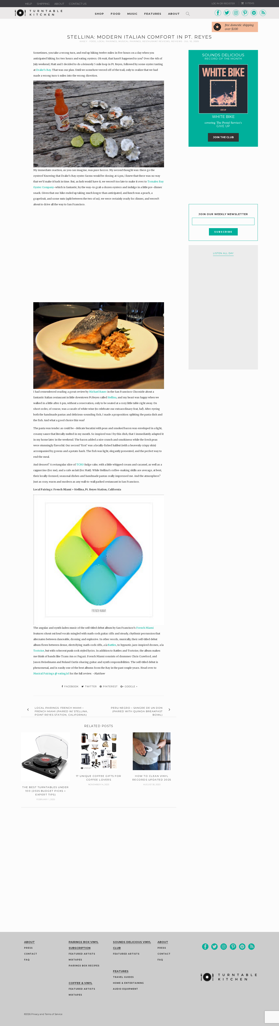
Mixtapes (75, 959)
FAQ (27, 959)
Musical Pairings (129, 41)
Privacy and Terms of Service (46, 1014)
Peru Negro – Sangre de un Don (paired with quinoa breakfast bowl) (137, 711)
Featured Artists (82, 954)
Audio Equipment (125, 989)
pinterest (110, 686)
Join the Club (223, 137)
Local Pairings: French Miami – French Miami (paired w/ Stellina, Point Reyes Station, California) (61, 711)
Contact (30, 954)
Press (28, 948)
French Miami (145, 627)
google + (131, 686)
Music (132, 13)
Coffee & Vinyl (80, 983)
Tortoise (38, 650)
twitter (90, 686)
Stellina (112, 397)
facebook (71, 686)
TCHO (80, 464)
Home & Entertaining (128, 983)
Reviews (176, 41)
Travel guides (123, 977)
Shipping (43, 3)
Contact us (78, 3)
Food (116, 13)
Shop (99, 13)
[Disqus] (98, 858)
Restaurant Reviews (156, 41)
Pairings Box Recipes (84, 965)
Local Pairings (107, 41)
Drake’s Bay (43, 69)
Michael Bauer (98, 391)
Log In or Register (223, 3)
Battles (112, 644)
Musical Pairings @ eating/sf (51, 673)
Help (28, 3)
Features (152, 13)
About (59, 3)
